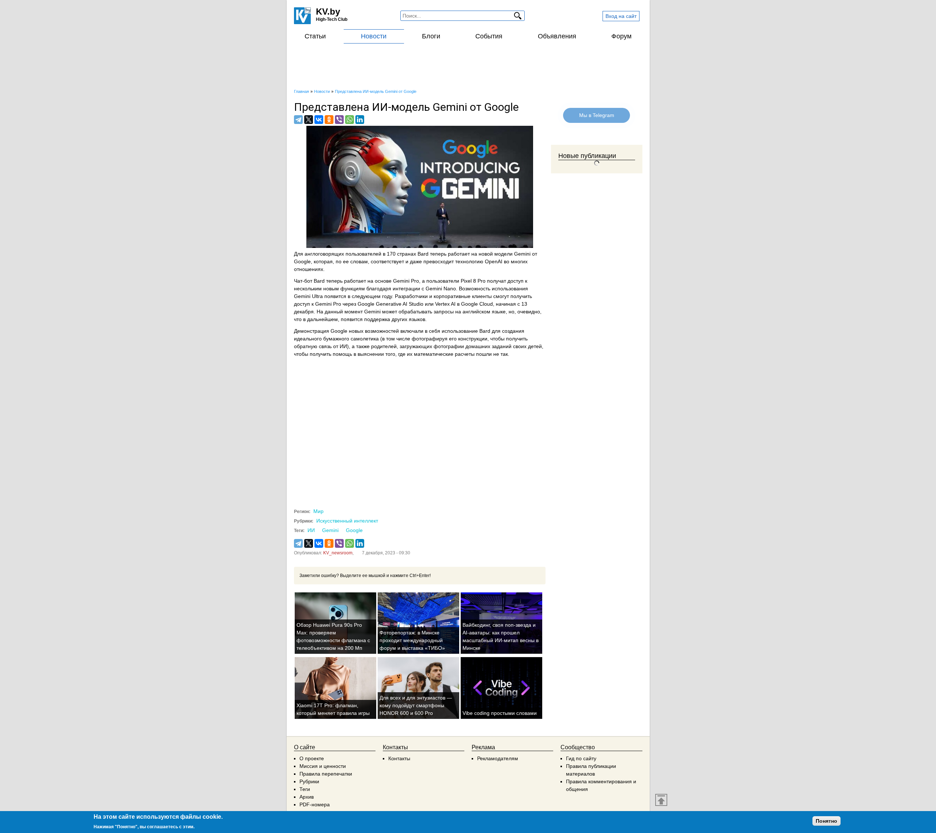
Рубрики (309, 781)
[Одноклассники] (329, 119)
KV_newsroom (337, 552)
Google (354, 530)
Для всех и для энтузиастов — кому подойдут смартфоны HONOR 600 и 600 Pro (416, 705)
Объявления (557, 36)
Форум (621, 36)
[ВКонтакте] (318, 119)
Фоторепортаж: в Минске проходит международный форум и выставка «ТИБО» (412, 640)
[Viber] (339, 119)
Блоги (431, 36)
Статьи (315, 36)
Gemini (330, 530)
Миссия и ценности (322, 766)
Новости (373, 36)
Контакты (399, 758)
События (488, 36)
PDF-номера (314, 804)
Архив (306, 797)
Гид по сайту (581, 758)
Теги (304, 789)
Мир (318, 511)
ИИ (311, 530)
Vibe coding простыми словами (500, 713)
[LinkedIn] (359, 119)
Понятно (826, 821)
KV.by (328, 11)
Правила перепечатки (325, 774)
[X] (308, 119)
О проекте (311, 758)
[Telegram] (298, 119)
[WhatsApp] (349, 119)
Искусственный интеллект (347, 521)
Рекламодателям (497, 758)
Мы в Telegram (596, 115)
